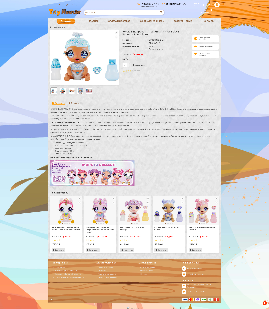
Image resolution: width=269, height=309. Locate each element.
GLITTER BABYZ (59, 27)
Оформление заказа (152, 21)
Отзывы (76, 103)
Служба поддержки (106, 262)
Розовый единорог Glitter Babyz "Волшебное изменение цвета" (100, 229)
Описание (60, 103)
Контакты (208, 21)
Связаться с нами (105, 267)
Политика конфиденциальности (70, 277)
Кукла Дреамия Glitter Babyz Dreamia (202, 228)
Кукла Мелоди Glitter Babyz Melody (132, 228)
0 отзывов (136, 71)
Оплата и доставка (119, 21)
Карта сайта (103, 271)
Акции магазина (147, 267)
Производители (147, 271)
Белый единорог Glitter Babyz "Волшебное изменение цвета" (66, 228)
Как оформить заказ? (107, 277)
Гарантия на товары (107, 274)
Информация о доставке (66, 271)
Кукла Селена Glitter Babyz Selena (166, 228)
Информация (60, 262)
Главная (93, 21)
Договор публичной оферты (69, 5)
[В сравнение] (116, 37)
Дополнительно (147, 262)
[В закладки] (116, 32)
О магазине (52, 5)
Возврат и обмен (183, 21)
